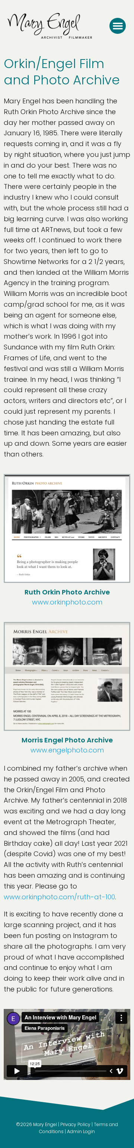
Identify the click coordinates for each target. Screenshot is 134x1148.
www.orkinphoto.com (67, 602)
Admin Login (81, 1131)
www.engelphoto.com (67, 750)
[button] (117, 26)
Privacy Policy (75, 1124)
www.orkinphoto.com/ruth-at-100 (59, 897)
